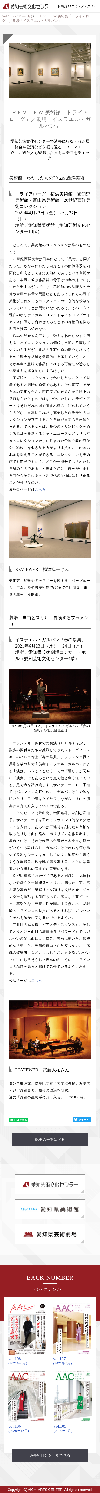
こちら (40, 489)
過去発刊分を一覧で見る (50, 1455)
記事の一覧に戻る (50, 1139)
